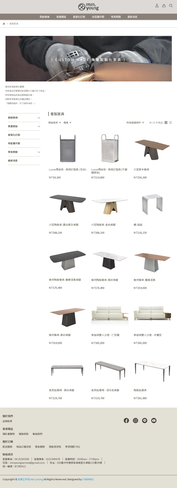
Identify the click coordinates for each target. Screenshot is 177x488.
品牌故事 (7, 421)
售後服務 (40, 446)
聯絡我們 (37, 434)
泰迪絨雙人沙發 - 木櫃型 (148, 335)
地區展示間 (98, 16)
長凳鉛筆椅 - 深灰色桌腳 (105, 390)
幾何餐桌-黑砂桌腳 (60, 335)
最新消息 (132, 16)
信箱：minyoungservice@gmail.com (24, 462)
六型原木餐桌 (141, 169)
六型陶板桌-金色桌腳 (103, 224)
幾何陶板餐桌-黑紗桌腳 (104, 280)
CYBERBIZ (88, 479)
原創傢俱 (44, 16)
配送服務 (7, 446)
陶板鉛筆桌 (140, 390)
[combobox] (54, 122)
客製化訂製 (79, 16)
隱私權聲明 (9, 434)
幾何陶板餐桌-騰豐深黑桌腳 (65, 279)
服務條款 (24, 434)
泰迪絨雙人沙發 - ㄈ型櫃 (105, 335)
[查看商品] (63, 148)
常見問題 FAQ (72, 446)
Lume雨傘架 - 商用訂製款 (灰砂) (67, 169)
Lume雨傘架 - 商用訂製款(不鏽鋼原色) (109, 171)
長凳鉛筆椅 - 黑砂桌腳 (61, 390)
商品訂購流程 (23, 446)
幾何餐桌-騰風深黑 (144, 280)
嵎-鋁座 (138, 224)
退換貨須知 (55, 446)
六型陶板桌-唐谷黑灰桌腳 (63, 224)
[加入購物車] (72, 148)
